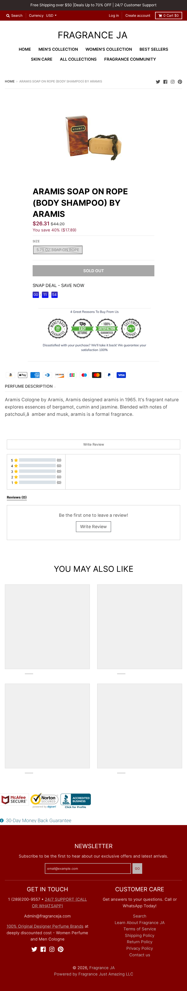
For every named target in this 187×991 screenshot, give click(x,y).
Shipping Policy (139, 935)
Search (139, 916)
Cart (171, 15)
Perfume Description (29, 386)
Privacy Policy (139, 948)
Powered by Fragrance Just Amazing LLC (93, 974)
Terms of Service (139, 928)
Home (10, 81)
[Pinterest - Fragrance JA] (180, 81)
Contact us (139, 954)
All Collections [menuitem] (78, 59)
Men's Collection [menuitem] (58, 49)
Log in (114, 15)
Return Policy (139, 941)
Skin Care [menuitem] (41, 59)
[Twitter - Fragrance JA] (158, 81)
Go (137, 868)
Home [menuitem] (25, 49)
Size (36, 241)
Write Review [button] (93, 444)
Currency (36, 15)
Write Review (93, 526)
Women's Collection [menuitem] (108, 49)
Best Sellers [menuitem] (154, 49)
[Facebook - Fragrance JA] (165, 81)
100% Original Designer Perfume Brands (45, 926)
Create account (137, 15)
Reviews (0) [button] (17, 497)
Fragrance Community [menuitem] (130, 59)
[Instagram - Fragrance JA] (172, 81)
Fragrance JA (93, 35)
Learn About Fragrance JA (140, 922)
